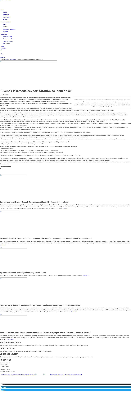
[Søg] (1, 52)
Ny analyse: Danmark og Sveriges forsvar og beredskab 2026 (23, 272)
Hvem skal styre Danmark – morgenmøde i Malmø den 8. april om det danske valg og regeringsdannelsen (40, 305)
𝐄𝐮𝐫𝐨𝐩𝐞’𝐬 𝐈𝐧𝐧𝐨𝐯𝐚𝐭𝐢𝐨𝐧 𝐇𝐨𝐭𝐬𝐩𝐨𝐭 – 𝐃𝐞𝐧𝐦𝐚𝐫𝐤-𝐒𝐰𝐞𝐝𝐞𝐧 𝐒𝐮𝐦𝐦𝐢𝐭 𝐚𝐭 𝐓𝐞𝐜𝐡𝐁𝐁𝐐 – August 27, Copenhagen (34, 202)
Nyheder (2, 57)
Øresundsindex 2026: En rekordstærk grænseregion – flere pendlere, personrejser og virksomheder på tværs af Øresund (46, 238)
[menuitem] (66, 14)
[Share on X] (2, 168)
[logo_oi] (13, 1)
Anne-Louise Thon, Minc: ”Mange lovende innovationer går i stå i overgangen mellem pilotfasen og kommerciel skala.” (45, 332)
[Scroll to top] (0, 381)
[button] (3, 384)
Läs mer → (66, 208)
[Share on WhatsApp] (2, 171)
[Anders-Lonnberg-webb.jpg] (28, 62)
